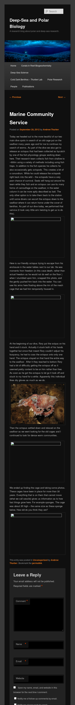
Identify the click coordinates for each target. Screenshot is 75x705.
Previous (15, 97)
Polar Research (54, 79)
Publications (28, 86)
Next (61, 97)
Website (20, 678)
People (13, 86)
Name (21, 644)
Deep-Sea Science (19, 72)
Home (13, 65)
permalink (37, 563)
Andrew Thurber (51, 129)
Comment (22, 601)
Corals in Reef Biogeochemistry (36, 65)
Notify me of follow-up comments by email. (37, 698)
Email (21, 661)
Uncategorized (40, 560)
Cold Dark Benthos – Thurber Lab (26, 79)
